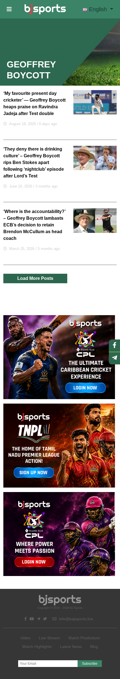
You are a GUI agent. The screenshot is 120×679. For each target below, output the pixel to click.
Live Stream (49, 638)
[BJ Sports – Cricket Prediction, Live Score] (45, 9)
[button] (9, 9)
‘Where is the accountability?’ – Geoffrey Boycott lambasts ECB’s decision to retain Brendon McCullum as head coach (34, 225)
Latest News (71, 646)
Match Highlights (37, 646)
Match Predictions (84, 638)
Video (25, 638)
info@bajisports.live (75, 619)
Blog (94, 646)
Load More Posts (35, 278)
